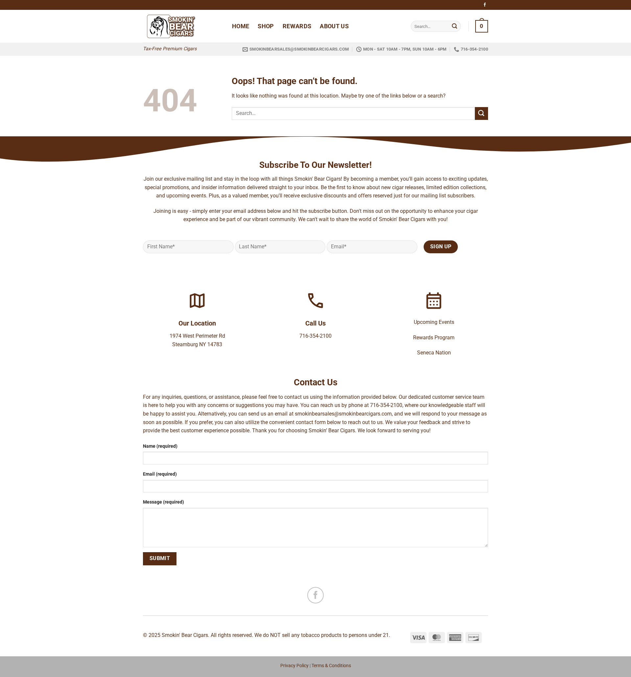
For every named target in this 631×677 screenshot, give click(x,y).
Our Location (197, 323)
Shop (266, 26)
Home (240, 26)
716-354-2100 (315, 336)
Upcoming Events (434, 322)
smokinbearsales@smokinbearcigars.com (343, 414)
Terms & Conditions (331, 665)
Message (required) (163, 502)
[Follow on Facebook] (485, 5)
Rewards (297, 26)
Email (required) (160, 474)
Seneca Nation (434, 353)
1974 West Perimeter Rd (197, 336)
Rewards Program (434, 337)
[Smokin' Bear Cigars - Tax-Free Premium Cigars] (182, 26)
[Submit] (454, 26)
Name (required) (160, 446)
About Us (334, 26)
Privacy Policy (294, 665)
